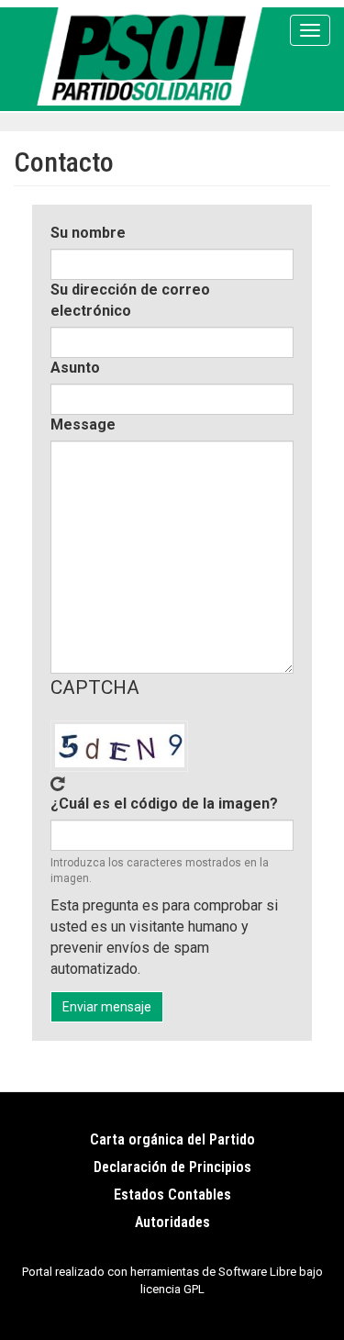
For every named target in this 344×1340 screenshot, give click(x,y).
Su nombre (88, 232)
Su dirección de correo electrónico (130, 300)
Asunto (75, 367)
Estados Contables (172, 1194)
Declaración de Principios (172, 1167)
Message (83, 424)
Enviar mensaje (106, 1006)
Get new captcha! (57, 783)
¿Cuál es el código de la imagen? (164, 803)
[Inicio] (153, 56)
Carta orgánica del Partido (172, 1139)
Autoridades (172, 1222)
